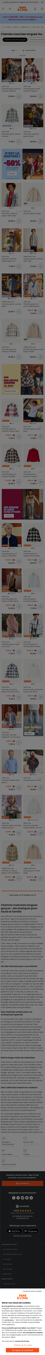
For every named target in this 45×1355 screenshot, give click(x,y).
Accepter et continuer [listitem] (22, 1350)
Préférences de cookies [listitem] (23, 1345)
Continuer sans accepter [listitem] (32, 1291)
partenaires (9, 1320)
